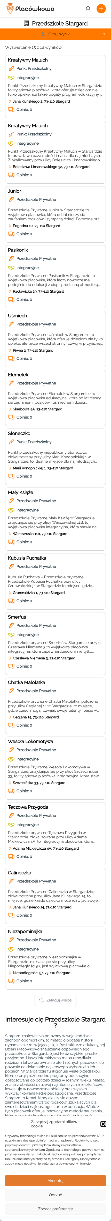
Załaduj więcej (59, 1000)
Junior (14, 191)
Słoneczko (19, 433)
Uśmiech (17, 316)
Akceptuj (55, 1180)
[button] (103, 1124)
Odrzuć (55, 1195)
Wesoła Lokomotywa (30, 741)
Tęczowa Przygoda (28, 807)
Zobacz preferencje (55, 1209)
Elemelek (18, 375)
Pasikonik (18, 250)
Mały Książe (20, 492)
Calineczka (19, 873)
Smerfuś (17, 617)
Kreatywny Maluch (28, 60)
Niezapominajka (25, 931)
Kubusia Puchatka (27, 558)
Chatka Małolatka (26, 682)
